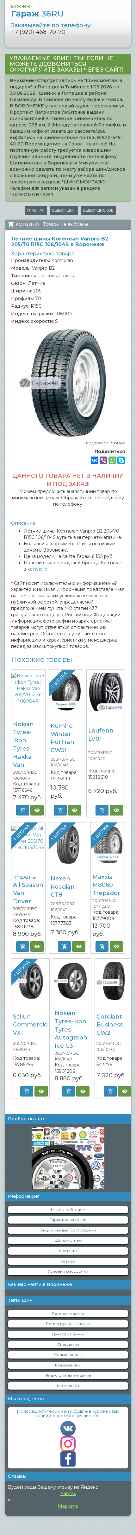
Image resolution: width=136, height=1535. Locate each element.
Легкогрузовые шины (68, 1323)
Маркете (68, 1506)
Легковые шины (68, 1313)
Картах (68, 1493)
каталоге (37, 569)
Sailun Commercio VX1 (30, 1024)
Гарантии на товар (68, 1219)
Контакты (68, 1250)
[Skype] (121, 460)
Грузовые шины (68, 1334)
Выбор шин (64, 210)
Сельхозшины (68, 1354)
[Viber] (103, 460)
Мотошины (68, 1385)
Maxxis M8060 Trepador (106, 885)
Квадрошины (68, 1365)
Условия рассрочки (68, 1271)
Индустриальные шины (68, 1375)
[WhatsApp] (112, 460)
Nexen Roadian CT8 (63, 886)
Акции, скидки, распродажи (68, 1230)
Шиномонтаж (68, 1240)
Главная (36, 210)
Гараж (37, 14)
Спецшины (68, 1344)
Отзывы (68, 1261)
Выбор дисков (98, 210)
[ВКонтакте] (94, 460)
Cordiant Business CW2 (109, 1024)
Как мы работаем (68, 1209)
